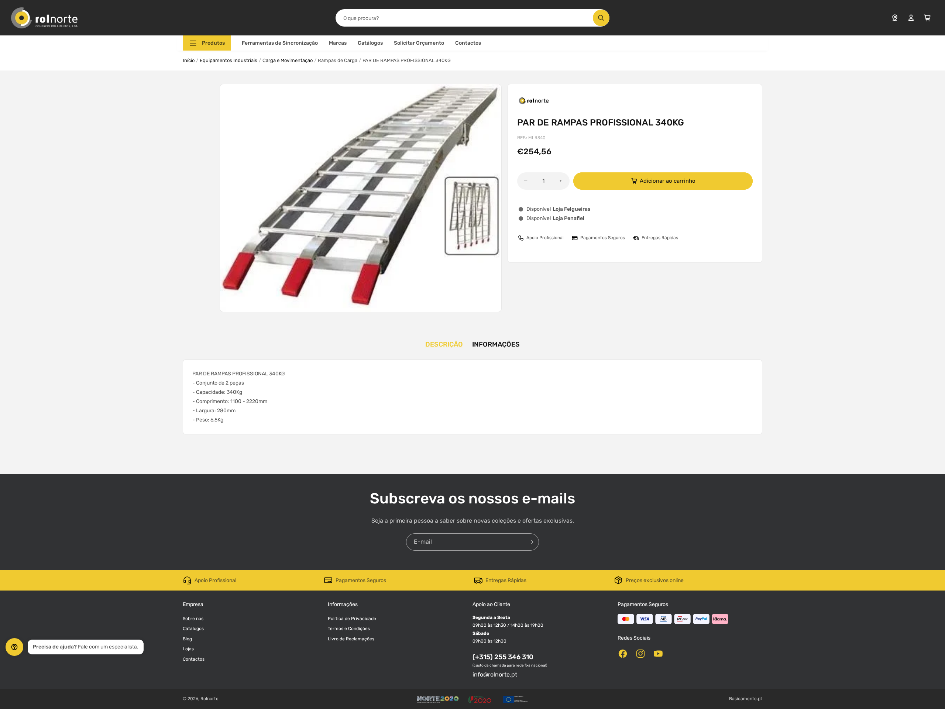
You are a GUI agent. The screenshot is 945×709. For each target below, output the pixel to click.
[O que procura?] (601, 18)
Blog (187, 638)
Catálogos (370, 43)
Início (189, 60)
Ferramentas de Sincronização (280, 43)
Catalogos (193, 628)
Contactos (468, 43)
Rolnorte (209, 698)
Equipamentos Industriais (228, 60)
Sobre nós (193, 618)
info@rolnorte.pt (494, 674)
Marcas (338, 43)
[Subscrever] (530, 542)
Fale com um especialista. (85, 647)
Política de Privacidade (352, 618)
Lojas (188, 648)
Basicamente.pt (745, 698)
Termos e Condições (349, 628)
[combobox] (472, 18)
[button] (207, 43)
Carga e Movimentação (287, 60)
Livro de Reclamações (351, 638)
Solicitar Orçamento (419, 43)
